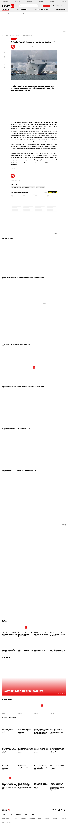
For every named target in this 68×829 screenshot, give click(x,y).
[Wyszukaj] (35, 5)
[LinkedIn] (59, 810)
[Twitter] (56, 810)
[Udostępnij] (4, 67)
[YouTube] (61, 810)
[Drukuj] (4, 60)
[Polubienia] (4, 52)
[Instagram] (64, 810)
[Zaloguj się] (54, 6)
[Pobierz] (4, 64)
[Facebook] (53, 810)
